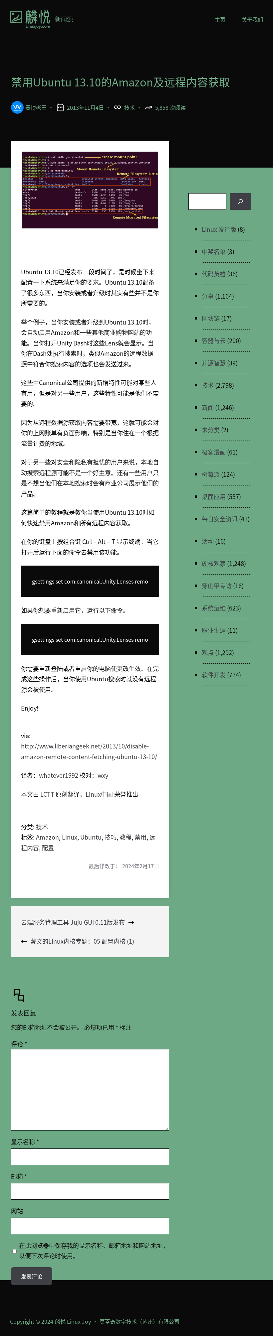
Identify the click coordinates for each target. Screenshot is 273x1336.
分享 (208, 296)
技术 (129, 107)
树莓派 (211, 474)
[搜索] (240, 201)
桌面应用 (214, 496)
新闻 (208, 407)
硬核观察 (214, 563)
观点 (208, 652)
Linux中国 (99, 794)
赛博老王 (36, 107)
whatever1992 (58, 775)
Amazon (47, 837)
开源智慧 (214, 362)
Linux (69, 837)
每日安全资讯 (220, 518)
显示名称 (25, 1141)
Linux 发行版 (219, 229)
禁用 (140, 837)
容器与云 (214, 340)
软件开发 (214, 674)
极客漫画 (214, 452)
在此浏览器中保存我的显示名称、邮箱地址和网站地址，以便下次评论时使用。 (94, 1250)
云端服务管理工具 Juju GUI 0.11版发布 (73, 922)
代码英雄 (214, 273)
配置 (48, 847)
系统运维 (214, 607)
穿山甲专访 (217, 585)
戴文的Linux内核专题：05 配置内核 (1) (82, 941)
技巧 (111, 837)
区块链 (211, 318)
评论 (19, 1043)
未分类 (211, 429)
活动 (208, 541)
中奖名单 (214, 251)
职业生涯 (214, 630)
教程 (126, 837)
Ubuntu (91, 837)
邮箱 (19, 1176)
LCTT (47, 794)
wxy (103, 775)
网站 (17, 1210)
